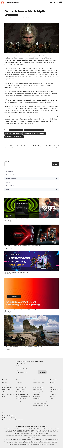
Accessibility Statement (9, 417)
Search (6, 161)
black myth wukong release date (34, 133)
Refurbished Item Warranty (40, 405)
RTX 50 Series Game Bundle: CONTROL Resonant (18, 219)
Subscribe (42, 372)
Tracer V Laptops (20, 389)
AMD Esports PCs (21, 401)
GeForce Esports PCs (22, 394)
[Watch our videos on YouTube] (20, 368)
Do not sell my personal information (12, 420)
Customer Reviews (55, 389)
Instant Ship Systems (8, 394)
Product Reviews (31, 186)
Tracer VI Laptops (21, 392)
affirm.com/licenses (49, 444)
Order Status (36, 394)
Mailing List (53, 385)
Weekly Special (6, 392)
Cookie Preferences (7, 415)
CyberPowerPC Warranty (40, 401)
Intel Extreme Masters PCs (23, 396)
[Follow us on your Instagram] (26, 368)
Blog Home (9, 171)
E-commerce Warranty (39, 403)
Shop (7, 193)
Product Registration (39, 392)
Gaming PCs (6, 385)
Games (7, 17)
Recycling (53, 394)
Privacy (4, 413)
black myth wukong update (14, 136)
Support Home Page (38, 382)
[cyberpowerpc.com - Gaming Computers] (10, 2)
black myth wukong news (13, 133)
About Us (52, 382)
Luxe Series (19, 385)
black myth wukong (15, 130)
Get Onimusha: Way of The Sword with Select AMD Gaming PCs (22, 245)
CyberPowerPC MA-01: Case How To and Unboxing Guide (20, 310)
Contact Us (36, 385)
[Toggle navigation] (60, 2)
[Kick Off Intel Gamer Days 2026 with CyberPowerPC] (31, 261)
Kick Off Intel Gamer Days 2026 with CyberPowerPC (19, 272)
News (16, 17)
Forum (35, 408)
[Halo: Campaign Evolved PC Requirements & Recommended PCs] (31, 330)
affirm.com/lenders (28, 442)
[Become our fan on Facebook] (17, 368)
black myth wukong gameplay (34, 130)
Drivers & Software (38, 389)
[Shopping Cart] (54, 2)
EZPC (4, 396)
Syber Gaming (6, 389)
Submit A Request (38, 387)
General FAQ (36, 398)
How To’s (31, 182)
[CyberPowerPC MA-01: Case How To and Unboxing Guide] (31, 293)
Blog (51, 398)
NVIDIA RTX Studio (21, 387)
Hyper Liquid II (20, 382)
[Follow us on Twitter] (23, 368)
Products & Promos (31, 175)
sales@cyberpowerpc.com (26, 366)
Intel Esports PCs (21, 398)
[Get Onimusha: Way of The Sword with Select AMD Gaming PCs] (31, 235)
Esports (4, 382)
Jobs (51, 392)
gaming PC (44, 70)
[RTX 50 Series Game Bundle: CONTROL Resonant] (31, 208)
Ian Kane (20, 17)
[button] (51, 2)
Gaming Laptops (7, 387)
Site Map (52, 396)
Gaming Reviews (11, 17)
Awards (52, 387)
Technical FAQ (37, 396)
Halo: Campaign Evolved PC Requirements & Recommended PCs (23, 346)
